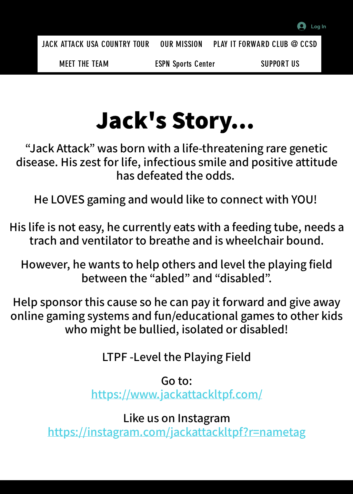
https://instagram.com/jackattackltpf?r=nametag (176, 431)
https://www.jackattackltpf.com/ (176, 394)
